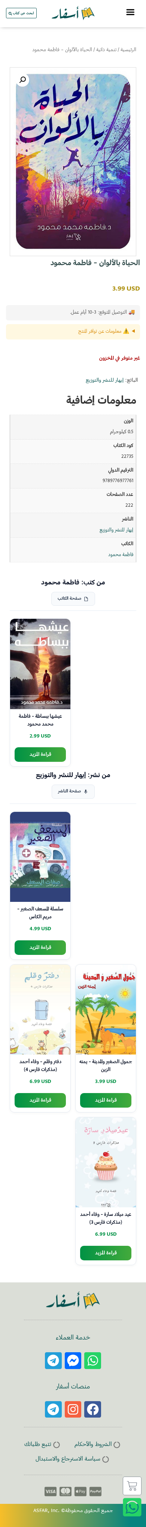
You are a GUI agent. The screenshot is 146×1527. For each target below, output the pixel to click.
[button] (22, 80)
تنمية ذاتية (106, 50)
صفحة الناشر (69, 791)
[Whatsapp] (92, 1360)
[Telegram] (53, 1360)
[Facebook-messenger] (73, 1360)
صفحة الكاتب (69, 598)
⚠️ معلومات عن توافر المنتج (103, 331)
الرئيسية (128, 50)
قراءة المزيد (40, 754)
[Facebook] (92, 1409)
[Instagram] (73, 1409)
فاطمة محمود (120, 555)
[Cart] (132, 1486)
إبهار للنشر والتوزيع (105, 381)
